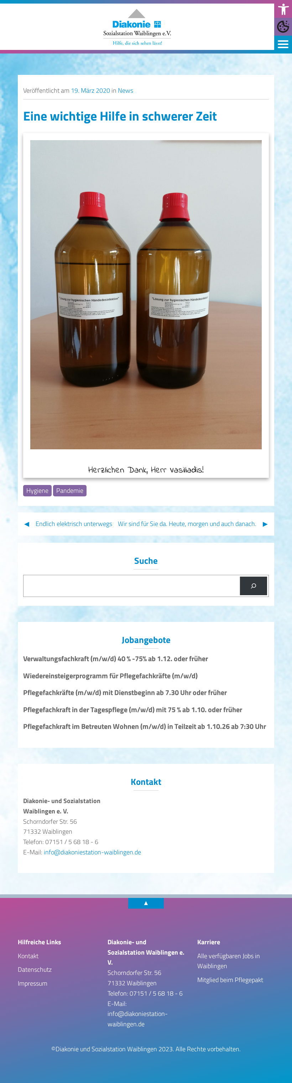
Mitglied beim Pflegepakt (230, 980)
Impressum (32, 983)
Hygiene (37, 490)
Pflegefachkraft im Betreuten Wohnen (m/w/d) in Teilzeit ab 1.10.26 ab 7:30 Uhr (144, 726)
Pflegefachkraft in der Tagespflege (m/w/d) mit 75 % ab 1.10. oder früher (132, 709)
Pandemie (69, 490)
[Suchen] (253, 586)
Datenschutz (35, 969)
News (125, 90)
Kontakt (28, 956)
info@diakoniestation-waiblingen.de (92, 852)
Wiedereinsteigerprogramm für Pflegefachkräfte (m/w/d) (110, 675)
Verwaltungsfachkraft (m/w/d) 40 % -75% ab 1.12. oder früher (115, 658)
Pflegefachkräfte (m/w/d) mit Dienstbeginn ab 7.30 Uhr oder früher (125, 692)
